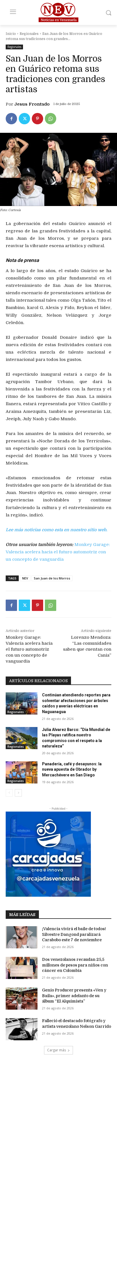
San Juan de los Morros (52, 578)
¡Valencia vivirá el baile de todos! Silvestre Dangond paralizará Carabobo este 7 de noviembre (74, 934)
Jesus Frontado (32, 104)
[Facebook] (11, 118)
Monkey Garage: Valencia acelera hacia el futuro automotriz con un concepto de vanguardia (58, 552)
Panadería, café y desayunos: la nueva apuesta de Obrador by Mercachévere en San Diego (72, 769)
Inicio (11, 34)
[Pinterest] (37, 118)
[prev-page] (9, 793)
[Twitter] (24, 118)
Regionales (29, 34)
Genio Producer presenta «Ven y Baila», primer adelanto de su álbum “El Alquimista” (74, 995)
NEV (25, 578)
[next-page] (18, 793)
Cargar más (56, 1050)
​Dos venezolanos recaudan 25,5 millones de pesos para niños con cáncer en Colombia (75, 965)
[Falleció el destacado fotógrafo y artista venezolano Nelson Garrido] (21, 1029)
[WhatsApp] (50, 118)
